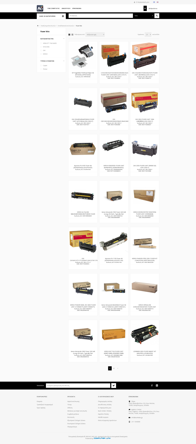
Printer (45, 69)
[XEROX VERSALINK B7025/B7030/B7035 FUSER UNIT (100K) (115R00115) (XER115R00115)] (144, 288)
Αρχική (38, 25)
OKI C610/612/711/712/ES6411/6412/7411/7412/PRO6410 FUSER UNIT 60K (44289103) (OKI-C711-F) (83, 261)
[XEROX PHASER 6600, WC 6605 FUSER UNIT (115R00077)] (82, 288)
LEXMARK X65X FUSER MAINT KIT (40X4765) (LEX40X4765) (144, 352)
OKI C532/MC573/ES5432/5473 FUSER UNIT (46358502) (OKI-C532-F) (144, 74)
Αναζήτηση (66, 8)
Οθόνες (69, 408)
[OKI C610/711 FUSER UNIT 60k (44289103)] (82, 241)
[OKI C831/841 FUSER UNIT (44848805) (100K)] (113, 102)
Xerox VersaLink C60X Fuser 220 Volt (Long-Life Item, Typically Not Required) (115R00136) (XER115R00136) (83, 354)
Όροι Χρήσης (41, 408)
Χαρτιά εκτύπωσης (73, 401)
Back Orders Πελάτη (104, 411)
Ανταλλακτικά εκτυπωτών (66, 26)
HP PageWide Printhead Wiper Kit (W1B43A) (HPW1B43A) (83, 74)
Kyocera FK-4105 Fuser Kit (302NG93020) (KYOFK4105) (83, 167)
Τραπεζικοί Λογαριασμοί (45, 405)
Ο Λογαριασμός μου (142, 2)
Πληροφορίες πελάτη (105, 401)
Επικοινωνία (76, 8)
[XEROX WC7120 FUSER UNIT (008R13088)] (113, 334)
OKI (44, 50)
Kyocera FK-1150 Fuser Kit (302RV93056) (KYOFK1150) (114, 259)
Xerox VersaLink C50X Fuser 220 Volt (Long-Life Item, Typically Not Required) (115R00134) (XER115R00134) (114, 215)
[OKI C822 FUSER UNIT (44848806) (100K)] (144, 102)
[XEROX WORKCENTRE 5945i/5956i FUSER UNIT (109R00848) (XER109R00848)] (144, 195)
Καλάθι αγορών (103, 417)
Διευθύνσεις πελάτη (104, 405)
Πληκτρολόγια (72, 427)
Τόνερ (69, 405)
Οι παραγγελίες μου (104, 408)
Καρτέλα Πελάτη (103, 414)
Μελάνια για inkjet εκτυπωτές (77, 411)
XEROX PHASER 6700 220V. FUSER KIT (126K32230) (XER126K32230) (144, 259)
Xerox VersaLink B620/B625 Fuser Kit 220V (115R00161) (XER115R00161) (113, 306)
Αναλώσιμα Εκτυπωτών (48, 26)
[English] (157, 2)
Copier (45, 65)
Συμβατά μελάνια (73, 414)
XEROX (45, 54)
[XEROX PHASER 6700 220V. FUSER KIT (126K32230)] (144, 241)
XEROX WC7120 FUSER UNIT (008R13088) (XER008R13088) (114, 352)
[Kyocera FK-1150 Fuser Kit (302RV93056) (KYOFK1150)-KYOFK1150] (113, 241)
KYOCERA (46, 47)
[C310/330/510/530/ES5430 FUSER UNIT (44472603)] (113, 55)
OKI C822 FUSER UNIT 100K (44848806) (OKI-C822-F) (144, 120)
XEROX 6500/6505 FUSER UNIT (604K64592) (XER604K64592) (114, 167)
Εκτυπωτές (70, 417)
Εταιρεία (39, 401)
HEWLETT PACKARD (50, 43)
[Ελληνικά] (154, 2)
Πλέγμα (69, 34)
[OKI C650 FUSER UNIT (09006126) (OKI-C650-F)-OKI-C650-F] (144, 148)
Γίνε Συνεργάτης (53, 8)
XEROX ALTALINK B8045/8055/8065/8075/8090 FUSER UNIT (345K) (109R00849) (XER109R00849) (83, 215)
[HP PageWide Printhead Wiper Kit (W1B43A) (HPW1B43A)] (82, 55)
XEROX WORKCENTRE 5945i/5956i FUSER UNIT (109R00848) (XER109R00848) (144, 214)
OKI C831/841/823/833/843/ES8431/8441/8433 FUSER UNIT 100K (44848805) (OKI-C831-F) (114, 122)
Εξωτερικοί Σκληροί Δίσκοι (76, 420)
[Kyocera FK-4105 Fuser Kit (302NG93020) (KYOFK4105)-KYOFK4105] (82, 148)
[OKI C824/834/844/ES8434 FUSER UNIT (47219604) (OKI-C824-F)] (82, 102)
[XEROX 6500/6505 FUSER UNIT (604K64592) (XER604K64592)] (113, 148)
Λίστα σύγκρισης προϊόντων (107, 420)
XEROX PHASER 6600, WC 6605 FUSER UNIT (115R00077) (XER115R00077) (83, 306)
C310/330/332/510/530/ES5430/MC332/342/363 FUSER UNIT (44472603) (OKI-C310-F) (114, 74)
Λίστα (72, 34)
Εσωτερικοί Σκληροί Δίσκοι (76, 424)
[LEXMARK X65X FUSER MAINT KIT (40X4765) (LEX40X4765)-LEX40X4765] (144, 334)
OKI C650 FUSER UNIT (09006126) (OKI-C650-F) (144, 167)
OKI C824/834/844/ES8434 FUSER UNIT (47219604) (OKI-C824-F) (83, 120)
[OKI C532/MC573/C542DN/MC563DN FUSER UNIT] (144, 55)
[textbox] (101, 15)
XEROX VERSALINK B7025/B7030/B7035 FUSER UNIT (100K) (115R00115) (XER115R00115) (145, 307)
